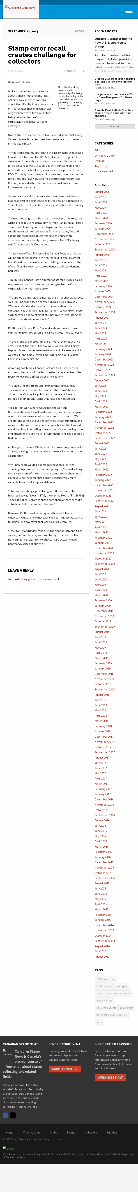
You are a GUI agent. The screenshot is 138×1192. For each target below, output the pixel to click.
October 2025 (103, 244)
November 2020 (104, 553)
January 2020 (103, 605)
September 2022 (105, 438)
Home (9, 1132)
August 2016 (102, 820)
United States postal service (111, 1014)
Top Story (101, 166)
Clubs (53, 1132)
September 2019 (105, 626)
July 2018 (100, 700)
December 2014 (104, 925)
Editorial (100, 150)
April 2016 (101, 841)
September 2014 (105, 941)
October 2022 (103, 433)
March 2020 (102, 595)
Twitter (13, 1115)
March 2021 (102, 532)
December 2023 (104, 359)
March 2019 (102, 658)
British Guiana (103, 986)
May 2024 (100, 333)
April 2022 (101, 464)
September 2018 (105, 689)
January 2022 (103, 480)
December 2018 (104, 673)
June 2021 (101, 516)
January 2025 (103, 291)
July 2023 (100, 385)
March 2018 (102, 721)
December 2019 (104, 611)
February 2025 (103, 286)
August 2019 (102, 632)
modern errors (104, 1000)
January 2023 (103, 417)
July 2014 (100, 951)
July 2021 (100, 511)
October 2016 (103, 810)
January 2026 (103, 228)
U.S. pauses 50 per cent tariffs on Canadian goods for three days (114, 97)
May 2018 (100, 710)
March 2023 (102, 406)
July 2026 (100, 197)
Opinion (100, 161)
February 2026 (103, 223)
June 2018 (101, 705)
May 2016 (100, 836)
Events (71, 1132)
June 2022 (101, 453)
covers (100, 993)
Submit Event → (65, 1069)
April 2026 (101, 213)
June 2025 (101, 265)
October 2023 (103, 370)
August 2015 (102, 883)
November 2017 (104, 742)
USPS (99, 1022)
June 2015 (101, 893)
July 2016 (100, 825)
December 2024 (104, 296)
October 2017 (103, 747)
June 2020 (101, 579)
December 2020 (104, 548)
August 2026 (102, 192)
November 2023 (104, 364)
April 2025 (101, 275)
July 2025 (100, 260)
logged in (29, 579)
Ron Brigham (126, 1007)
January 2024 (103, 354)
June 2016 (101, 831)
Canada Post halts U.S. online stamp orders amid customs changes (114, 113)
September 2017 (105, 752)
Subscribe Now (110, 1077)
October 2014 (103, 935)
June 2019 (101, 642)
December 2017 (104, 736)
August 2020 (102, 569)
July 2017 (100, 763)
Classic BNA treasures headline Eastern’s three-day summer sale (115, 81)
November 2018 (104, 679)
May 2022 (100, 459)
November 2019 (104, 616)
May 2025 (100, 270)
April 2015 (101, 904)
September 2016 (105, 815)
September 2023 (105, 375)
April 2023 (101, 401)
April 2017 (101, 778)
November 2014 (104, 930)
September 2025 (105, 249)
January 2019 (103, 668)
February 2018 (103, 726)
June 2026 (101, 202)
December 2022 (104, 422)
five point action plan (119, 993)
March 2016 (102, 846)
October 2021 (103, 495)
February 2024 (103, 349)
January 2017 (103, 794)
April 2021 (101, 527)
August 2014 (102, 946)
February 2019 (103, 663)
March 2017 (102, 783)
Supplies (112, 1132)
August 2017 (102, 757)
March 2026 (102, 218)
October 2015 (103, 872)
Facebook (5, 1115)
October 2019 (103, 621)
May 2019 (100, 647)
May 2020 (100, 584)
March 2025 (102, 281)
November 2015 (104, 867)
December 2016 (104, 799)
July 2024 (100, 323)
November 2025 (104, 239)
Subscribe (91, 1132)
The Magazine (31, 1132)
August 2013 (102, 956)
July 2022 (100, 448)
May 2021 (100, 522)
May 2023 (100, 396)
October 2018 (103, 684)
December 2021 (104, 485)
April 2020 (101, 590)
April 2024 (101, 338)
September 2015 (105, 878)
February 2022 (103, 474)
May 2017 (100, 773)
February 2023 (103, 412)
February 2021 (103, 537)
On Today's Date (105, 155)
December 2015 (104, 862)
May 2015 (100, 899)
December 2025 (104, 234)
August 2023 (102, 380)
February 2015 (103, 914)
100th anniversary (106, 979)
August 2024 (102, 317)
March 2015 (102, 909)
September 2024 (105, 312)
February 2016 (103, 852)
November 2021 (104, 490)
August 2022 (102, 443)
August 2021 (102, 506)
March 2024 (102, 343)
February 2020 (103, 600)
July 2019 (100, 637)
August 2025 (102, 254)
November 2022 (104, 427)
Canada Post (121, 986)
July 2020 (100, 574)
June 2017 (101, 768)
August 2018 (102, 694)
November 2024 (104, 302)
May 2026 (100, 207)
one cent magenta (106, 1007)
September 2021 (105, 501)
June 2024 (101, 328)
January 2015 (103, 920)
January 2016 (103, 857)
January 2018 (103, 731)
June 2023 (101, 391)
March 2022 (102, 469)
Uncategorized (104, 171)
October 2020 (103, 558)
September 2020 (105, 563)
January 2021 (103, 543)
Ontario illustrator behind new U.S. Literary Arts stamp (113, 42)
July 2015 (100, 888)
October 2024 (103, 307)
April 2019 (101, 653)
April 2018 (101, 715)
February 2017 (103, 789)
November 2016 (104, 804)
